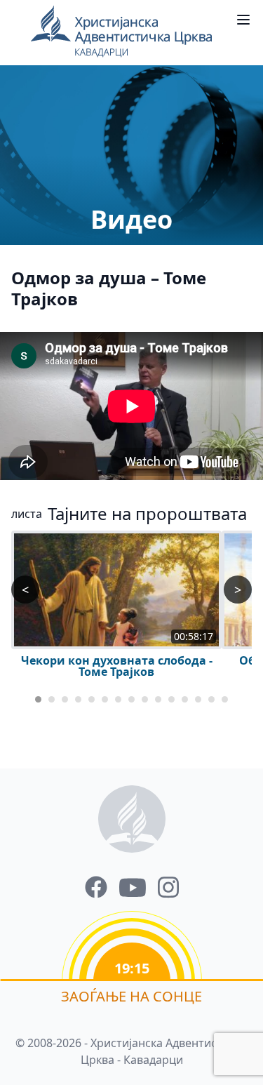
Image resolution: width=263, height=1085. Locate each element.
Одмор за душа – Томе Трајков (108, 288)
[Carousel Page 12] (185, 699)
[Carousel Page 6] (105, 699)
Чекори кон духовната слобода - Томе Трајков (117, 666)
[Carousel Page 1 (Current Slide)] (38, 699)
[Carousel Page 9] (145, 699)
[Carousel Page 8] (131, 699)
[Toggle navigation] (243, 19)
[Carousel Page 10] (158, 699)
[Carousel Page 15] (225, 699)
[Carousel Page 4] (78, 699)
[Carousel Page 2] (51, 699)
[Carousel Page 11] (171, 699)
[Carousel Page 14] (211, 699)
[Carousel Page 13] (198, 699)
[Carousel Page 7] (118, 699)
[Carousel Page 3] (65, 699)
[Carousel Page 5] (91, 699)
